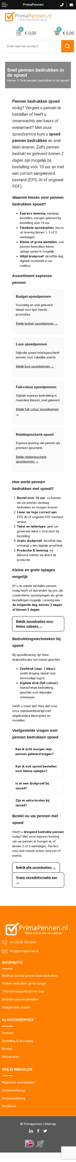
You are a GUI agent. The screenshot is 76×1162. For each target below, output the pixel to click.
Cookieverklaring (13, 1090)
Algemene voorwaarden (18, 1082)
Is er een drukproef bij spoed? (32, 786)
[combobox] (31, 46)
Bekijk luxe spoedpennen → (35, 366)
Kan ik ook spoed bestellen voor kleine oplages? (36, 769)
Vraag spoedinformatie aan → (36, 880)
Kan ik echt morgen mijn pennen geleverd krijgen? (34, 751)
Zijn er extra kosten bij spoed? (32, 803)
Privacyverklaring (13, 1098)
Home (11, 80)
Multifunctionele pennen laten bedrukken (30, 976)
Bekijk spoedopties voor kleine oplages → (34, 623)
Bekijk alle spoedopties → (36, 867)
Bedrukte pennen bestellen (20, 999)
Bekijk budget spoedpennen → (37, 323)
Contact (7, 1033)
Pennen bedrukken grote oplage (24, 983)
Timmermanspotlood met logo (23, 991)
